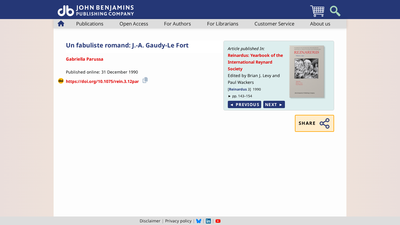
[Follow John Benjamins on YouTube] (218, 221)
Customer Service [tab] (274, 23)
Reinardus (238, 89)
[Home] (96, 7)
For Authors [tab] (177, 23)
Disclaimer (150, 221)
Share (307, 123)
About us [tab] (320, 23)
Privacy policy (178, 221)
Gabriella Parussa (84, 59)
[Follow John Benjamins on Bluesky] (198, 221)
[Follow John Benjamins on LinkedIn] (208, 221)
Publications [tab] (89, 23)
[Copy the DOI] (144, 79)
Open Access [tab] (133, 23)
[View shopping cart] (317, 16)
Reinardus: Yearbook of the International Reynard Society (255, 61)
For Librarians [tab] (222, 23)
